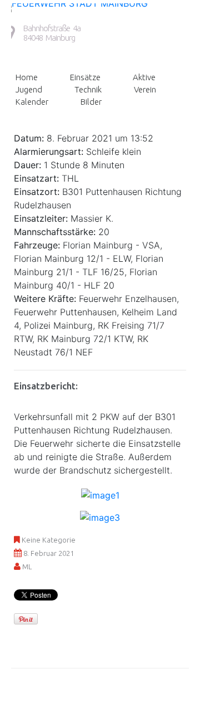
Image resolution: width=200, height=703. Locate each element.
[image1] (100, 494)
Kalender (32, 101)
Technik (88, 89)
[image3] (100, 517)
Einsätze (85, 77)
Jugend (29, 89)
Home (27, 77)
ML (27, 566)
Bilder (91, 101)
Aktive (144, 77)
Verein (145, 89)
